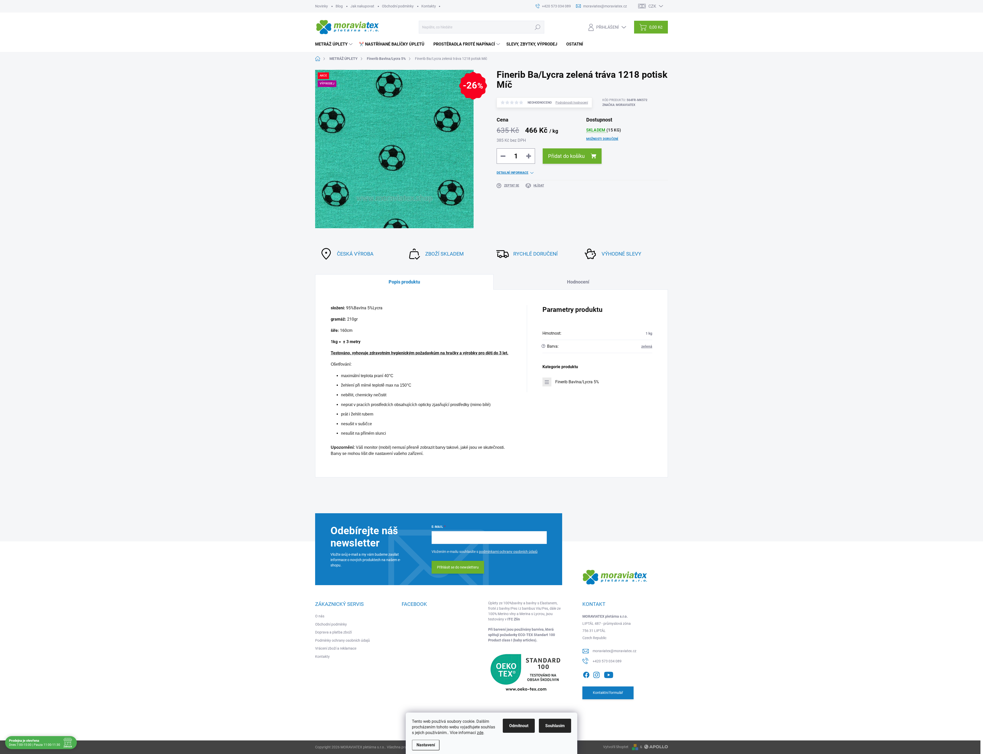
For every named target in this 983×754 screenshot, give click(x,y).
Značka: (618, 105)
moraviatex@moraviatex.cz (614, 651)
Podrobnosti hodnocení (571, 102)
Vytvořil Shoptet (615, 747)
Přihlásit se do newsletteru (458, 567)
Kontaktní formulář (608, 693)
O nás (319, 616)
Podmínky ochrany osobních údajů (342, 640)
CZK (652, 6)
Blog (339, 6)
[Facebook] (586, 674)
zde (480, 732)
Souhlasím (555, 725)
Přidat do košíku (566, 156)
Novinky (321, 6)
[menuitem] (334, 44)
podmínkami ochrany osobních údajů (508, 552)
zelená (646, 346)
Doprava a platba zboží (333, 632)
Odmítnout (518, 725)
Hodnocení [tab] (578, 282)
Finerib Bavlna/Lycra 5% (577, 381)
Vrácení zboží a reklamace (335, 648)
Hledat (537, 27)
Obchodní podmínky (398, 6)
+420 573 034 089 (607, 661)
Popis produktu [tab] (404, 282)
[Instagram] (596, 674)
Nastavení (425, 744)
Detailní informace (512, 172)
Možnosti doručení (602, 139)
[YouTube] (608, 674)
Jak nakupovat (362, 6)
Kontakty (428, 6)
